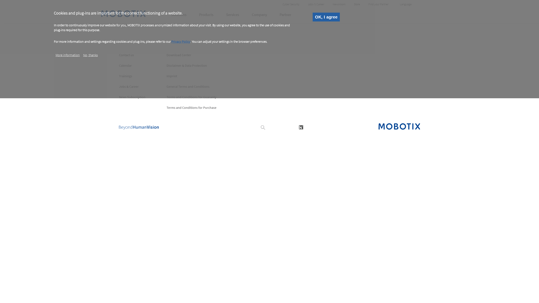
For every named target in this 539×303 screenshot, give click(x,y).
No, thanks (90, 55)
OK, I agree (326, 17)
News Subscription (132, 97)
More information (68, 55)
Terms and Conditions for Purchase (191, 107)
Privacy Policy (180, 41)
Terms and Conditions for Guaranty (191, 97)
